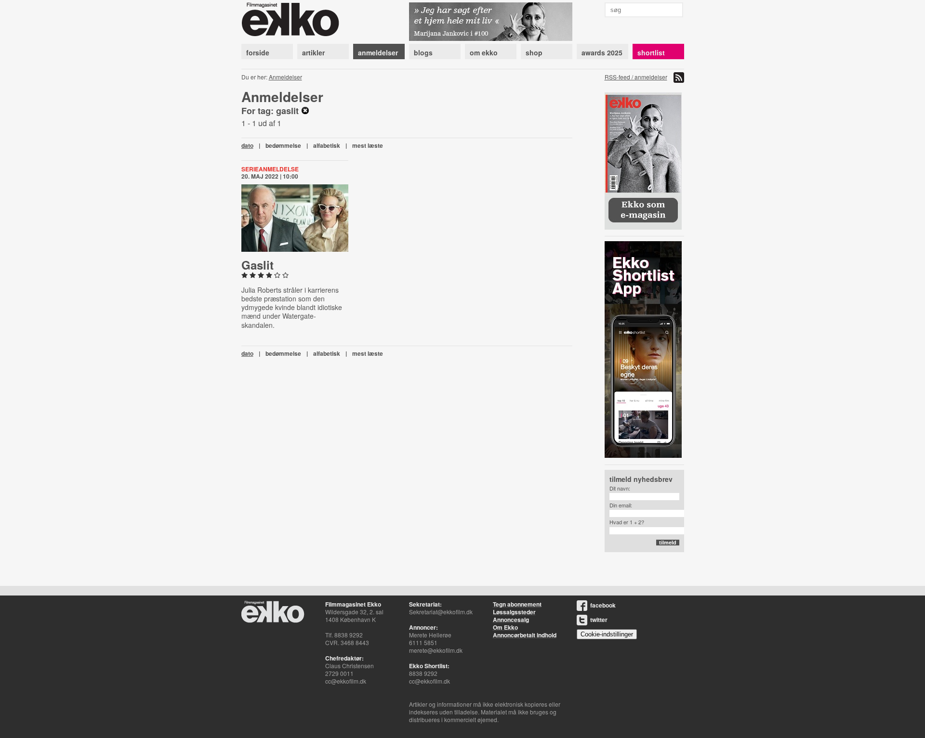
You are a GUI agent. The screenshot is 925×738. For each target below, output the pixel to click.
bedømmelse (283, 145)
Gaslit (257, 265)
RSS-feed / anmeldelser (636, 77)
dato (247, 145)
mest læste (367, 145)
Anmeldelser (285, 77)
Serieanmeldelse (270, 169)
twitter (599, 619)
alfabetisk (326, 145)
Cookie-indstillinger (607, 634)
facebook (603, 605)
